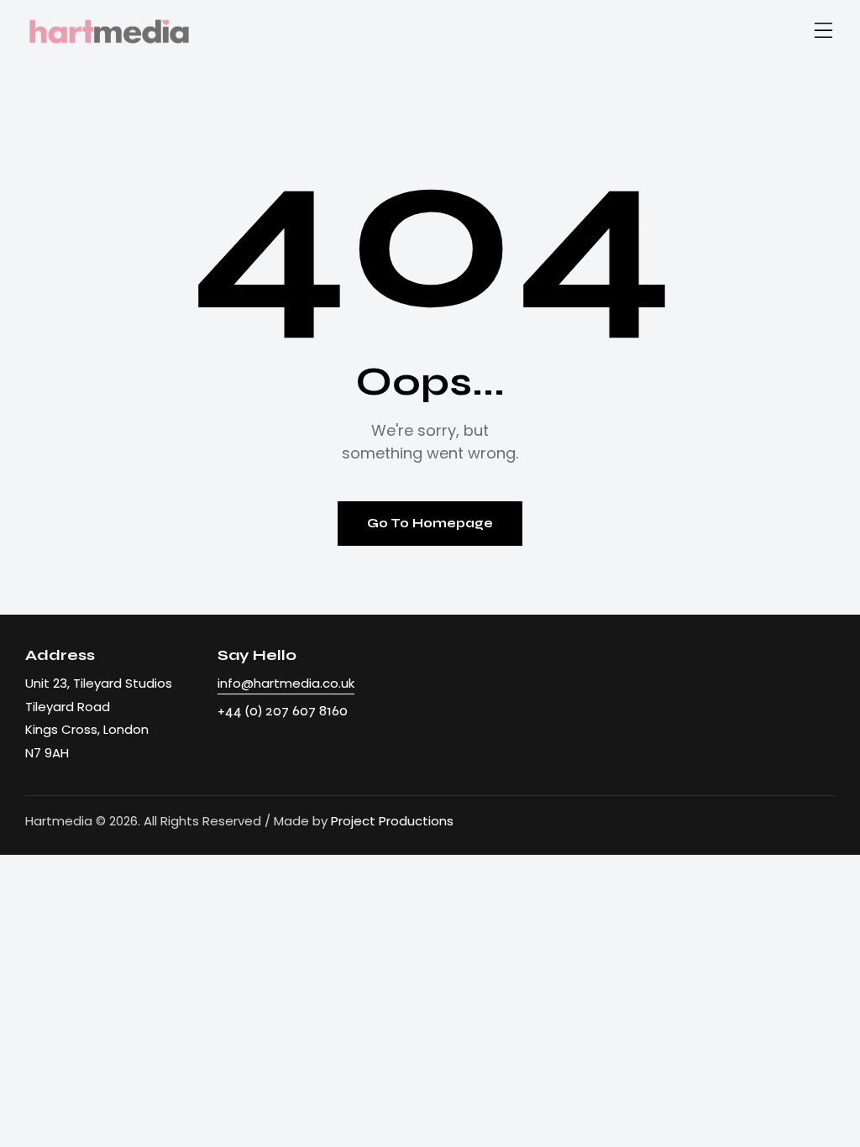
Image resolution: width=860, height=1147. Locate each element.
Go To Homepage (430, 523)
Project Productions (392, 821)
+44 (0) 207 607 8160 (283, 710)
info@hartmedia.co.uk (286, 683)
